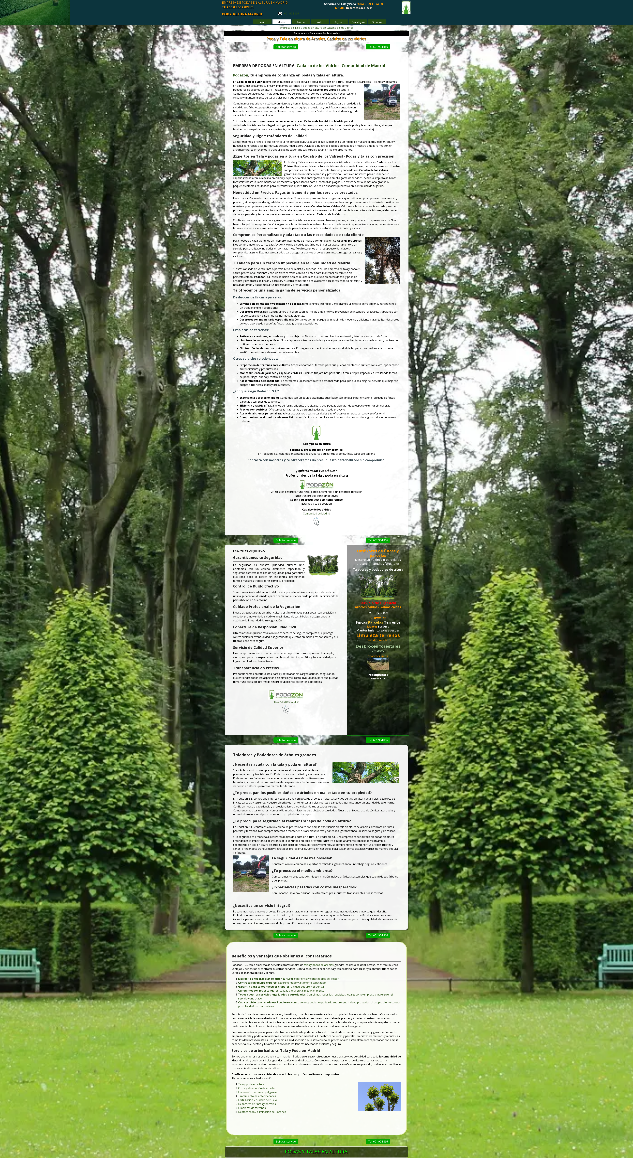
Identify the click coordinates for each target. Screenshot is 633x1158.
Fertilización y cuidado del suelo (257, 1100)
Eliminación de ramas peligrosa (257, 1092)
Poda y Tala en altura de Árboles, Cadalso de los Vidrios (316, 38)
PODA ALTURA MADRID (242, 14)
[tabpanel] (353, 7)
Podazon (240, 75)
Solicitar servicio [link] (286, 47)
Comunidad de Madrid (316, 513)
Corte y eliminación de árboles (256, 1088)
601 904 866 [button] (290, 13)
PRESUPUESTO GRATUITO (286, 701)
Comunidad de (356, 65)
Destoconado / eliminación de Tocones (262, 1112)
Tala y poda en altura (251, 1084)
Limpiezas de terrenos (252, 1108)
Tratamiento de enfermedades (257, 1096)
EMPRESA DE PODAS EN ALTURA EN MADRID (255, 2)
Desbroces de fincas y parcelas (257, 1104)
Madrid (378, 65)
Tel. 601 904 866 (378, 47)
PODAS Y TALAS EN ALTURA (316, 1151)
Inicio (262, 22)
